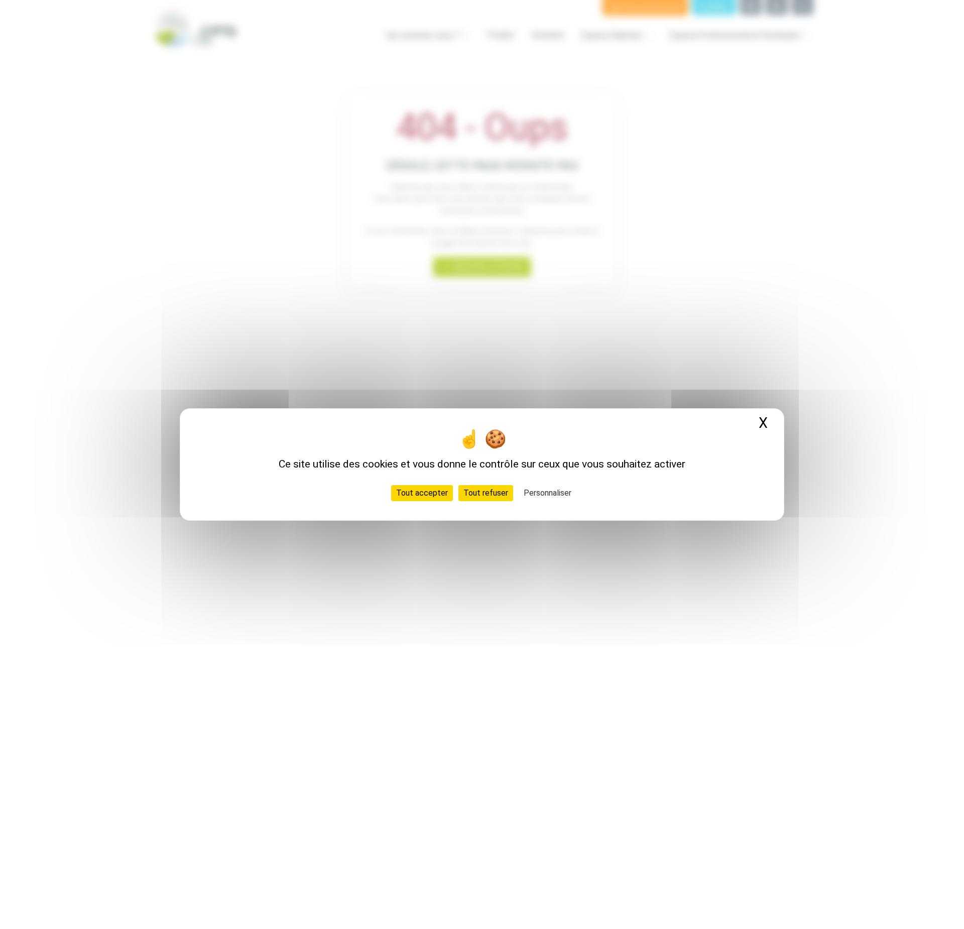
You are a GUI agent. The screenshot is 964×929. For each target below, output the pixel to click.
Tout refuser (485, 493)
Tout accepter (422, 493)
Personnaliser (547, 493)
